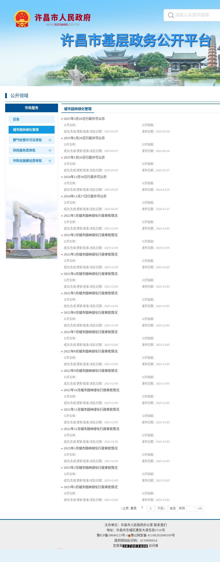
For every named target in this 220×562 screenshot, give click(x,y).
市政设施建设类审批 (27, 160)
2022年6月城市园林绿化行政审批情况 (91, 312)
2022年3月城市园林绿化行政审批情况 (91, 254)
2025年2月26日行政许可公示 (84, 138)
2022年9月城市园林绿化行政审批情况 (91, 370)
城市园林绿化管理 (26, 129)
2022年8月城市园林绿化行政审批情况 (91, 351)
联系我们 (160, 525)
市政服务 (31, 108)
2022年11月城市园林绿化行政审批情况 (91, 409)
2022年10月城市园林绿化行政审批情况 (91, 390)
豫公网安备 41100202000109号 (153, 535)
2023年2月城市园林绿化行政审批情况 (91, 467)
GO (200, 508)
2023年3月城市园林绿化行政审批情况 (91, 487)
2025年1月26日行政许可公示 (84, 157)
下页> (161, 508)
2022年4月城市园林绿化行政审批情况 (91, 274)
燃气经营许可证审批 (27, 140)
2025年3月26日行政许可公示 (84, 118)
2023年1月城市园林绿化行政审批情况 (91, 448)
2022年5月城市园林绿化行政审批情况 (91, 293)
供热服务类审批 (24, 150)
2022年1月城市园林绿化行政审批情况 (91, 215)
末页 (173, 508)
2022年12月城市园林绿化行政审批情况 (91, 429)
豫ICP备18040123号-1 (112, 535)
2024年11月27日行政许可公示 (85, 196)
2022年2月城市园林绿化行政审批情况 (91, 235)
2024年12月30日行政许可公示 (85, 177)
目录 (16, 119)
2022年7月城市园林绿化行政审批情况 (91, 332)
